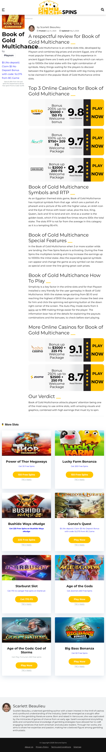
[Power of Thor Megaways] (26, 455)
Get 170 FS (26, 599)
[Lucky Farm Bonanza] (79, 455)
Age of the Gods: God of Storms (26, 650)
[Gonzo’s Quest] (79, 517)
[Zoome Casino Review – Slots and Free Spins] (36, 378)
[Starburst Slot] (26, 579)
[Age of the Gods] (79, 579)
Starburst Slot (27, 586)
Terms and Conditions (61, 747)
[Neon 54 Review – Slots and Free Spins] (36, 142)
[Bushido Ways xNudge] (26, 517)
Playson (9, 55)
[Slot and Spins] (57, 7)
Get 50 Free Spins (80, 653)
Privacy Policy (42, 747)
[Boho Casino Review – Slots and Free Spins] (36, 350)
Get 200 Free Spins (79, 466)
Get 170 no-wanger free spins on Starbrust (26, 591)
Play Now (79, 539)
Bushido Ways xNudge (26, 524)
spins (31, 309)
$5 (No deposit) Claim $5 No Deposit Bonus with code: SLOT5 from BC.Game (12, 70)
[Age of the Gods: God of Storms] (26, 641)
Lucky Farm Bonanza (79, 461)
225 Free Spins (26, 539)
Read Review (76, 118)
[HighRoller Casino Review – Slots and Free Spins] (36, 170)
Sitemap (77, 747)
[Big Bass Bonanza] (79, 641)
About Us (29, 747)
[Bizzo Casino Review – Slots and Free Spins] (36, 113)
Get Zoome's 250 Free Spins (79, 591)
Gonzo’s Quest (79, 524)
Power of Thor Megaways (26, 461)
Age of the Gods (79, 586)
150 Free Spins (26, 474)
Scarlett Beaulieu (50, 27)
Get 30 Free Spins (27, 466)
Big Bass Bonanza (79, 648)
